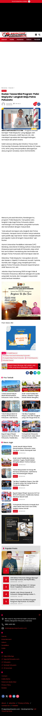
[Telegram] (35, 372)
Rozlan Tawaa (8, 360)
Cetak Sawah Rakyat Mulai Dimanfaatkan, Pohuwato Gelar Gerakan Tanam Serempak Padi (11, 395)
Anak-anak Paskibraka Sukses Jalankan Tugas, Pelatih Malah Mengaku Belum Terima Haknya (30, 395)
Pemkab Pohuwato (10, 665)
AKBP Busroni (13, 353)
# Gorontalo (8, 668)
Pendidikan (5, 645)
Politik (3, 648)
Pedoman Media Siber (9, 682)
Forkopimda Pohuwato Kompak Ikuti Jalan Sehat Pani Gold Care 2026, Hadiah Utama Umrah (31, 436)
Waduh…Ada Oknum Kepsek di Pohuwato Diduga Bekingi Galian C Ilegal (22, 593)
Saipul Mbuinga (9, 656)
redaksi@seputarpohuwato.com (16, 628)
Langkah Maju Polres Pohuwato (14, 358)
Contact (4, 676)
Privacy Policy (6, 685)
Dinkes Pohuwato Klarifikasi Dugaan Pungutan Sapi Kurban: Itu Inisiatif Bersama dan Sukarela (23, 601)
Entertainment (7, 639)
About (4, 703)
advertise (12, 703)
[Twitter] (31, 372)
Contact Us (6, 706)
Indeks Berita (6, 679)
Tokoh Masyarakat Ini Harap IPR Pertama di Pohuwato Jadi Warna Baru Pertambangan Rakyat (9, 416)
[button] (39, 34)
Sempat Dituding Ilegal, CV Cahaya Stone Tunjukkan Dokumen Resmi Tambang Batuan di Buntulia (22, 586)
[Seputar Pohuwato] (14, 34)
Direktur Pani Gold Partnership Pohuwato (17, 355)
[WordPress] (14, 696)
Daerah (4, 91)
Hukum (4, 642)
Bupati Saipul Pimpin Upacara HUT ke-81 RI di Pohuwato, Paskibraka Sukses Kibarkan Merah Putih (10, 436)
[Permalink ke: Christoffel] (4, 104)
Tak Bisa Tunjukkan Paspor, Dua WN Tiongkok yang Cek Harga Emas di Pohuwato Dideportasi (31, 416)
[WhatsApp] (38, 372)
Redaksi (4, 688)
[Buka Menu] (36, 34)
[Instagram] (17, 696)
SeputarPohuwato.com (11, 659)
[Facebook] (27, 372)
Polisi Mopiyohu (33, 358)
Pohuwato (7, 662)
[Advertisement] (21, 64)
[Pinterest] (10, 696)
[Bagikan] (38, 104)
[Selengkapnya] (39, 615)
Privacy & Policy (23, 703)
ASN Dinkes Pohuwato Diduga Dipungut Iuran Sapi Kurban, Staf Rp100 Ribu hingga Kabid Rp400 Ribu (24, 579)
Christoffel (9, 103)
